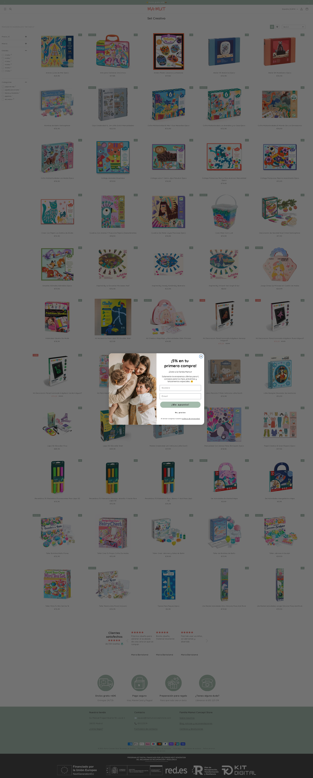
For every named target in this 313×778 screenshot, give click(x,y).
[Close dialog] (201, 356)
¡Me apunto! (180, 404)
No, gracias (180, 412)
